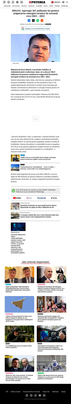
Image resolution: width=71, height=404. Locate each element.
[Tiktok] (13, 2)
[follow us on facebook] (42, 198)
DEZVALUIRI (7, 6)
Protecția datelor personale (31, 391)
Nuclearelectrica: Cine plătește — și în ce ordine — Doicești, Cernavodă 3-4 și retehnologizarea (38, 168)
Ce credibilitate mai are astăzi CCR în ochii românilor (19, 346)
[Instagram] (8, 2)
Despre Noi (46, 391)
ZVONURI (57, 6)
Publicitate (55, 391)
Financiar (31, 6)
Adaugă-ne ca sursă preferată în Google (37, 28)
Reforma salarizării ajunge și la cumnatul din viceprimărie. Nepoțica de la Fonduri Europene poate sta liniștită (51, 318)
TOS (7, 391)
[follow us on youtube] (17, 198)
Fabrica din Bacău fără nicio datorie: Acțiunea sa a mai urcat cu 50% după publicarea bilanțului (50, 377)
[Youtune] (17, 2)
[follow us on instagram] (29, 198)
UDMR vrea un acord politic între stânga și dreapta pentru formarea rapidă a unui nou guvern (38, 158)
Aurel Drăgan (40, 24)
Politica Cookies (16, 391)
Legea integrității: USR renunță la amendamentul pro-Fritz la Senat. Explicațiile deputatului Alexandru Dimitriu (18, 289)
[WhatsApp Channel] (21, 2)
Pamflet (40, 314)
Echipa (63, 391)
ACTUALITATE (16, 6)
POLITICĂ (24, 6)
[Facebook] (4, 2)
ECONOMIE (39, 6)
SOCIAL (46, 6)
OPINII (51, 6)
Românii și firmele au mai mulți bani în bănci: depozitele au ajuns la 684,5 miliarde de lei (38, 206)
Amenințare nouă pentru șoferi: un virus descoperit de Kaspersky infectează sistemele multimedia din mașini (50, 348)
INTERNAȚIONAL (65, 6)
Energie (22, 164)
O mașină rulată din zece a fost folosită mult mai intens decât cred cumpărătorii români (39, 216)
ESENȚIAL (48, 24)
